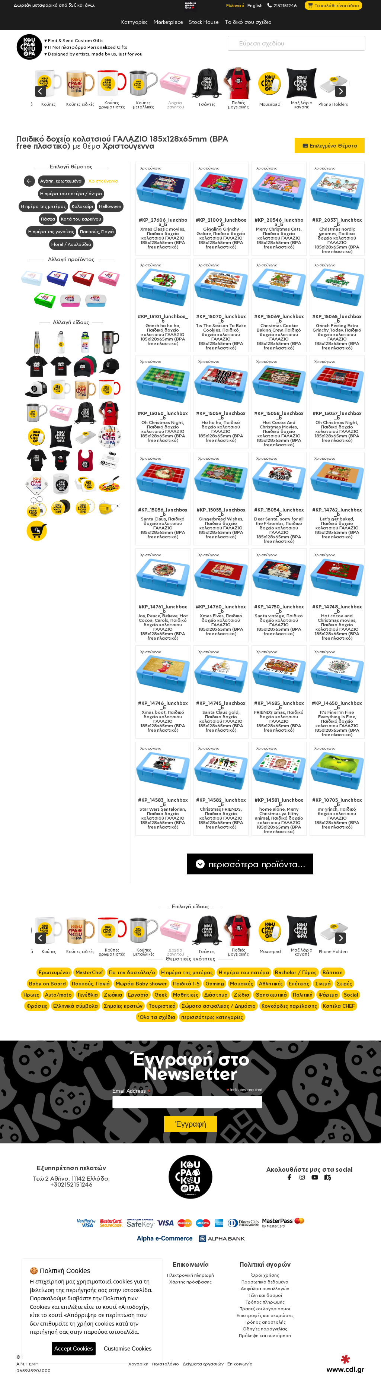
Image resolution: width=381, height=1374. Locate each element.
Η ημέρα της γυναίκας (51, 231)
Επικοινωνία (191, 1264)
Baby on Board (47, 984)
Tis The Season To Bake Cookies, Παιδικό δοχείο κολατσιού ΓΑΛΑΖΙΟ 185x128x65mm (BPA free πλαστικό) (221, 332)
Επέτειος (299, 984)
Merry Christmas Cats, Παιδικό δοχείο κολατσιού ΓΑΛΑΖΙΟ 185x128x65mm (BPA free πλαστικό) (278, 233)
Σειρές (344, 984)
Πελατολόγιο (165, 1364)
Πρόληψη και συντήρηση (265, 1335)
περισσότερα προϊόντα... (255, 864)
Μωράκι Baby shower (141, 984)
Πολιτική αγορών (265, 1264)
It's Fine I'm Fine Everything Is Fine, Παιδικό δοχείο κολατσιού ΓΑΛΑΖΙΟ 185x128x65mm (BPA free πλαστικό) (337, 719)
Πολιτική (303, 995)
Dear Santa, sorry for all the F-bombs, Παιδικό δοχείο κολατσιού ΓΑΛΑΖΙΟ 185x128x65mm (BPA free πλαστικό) (279, 526)
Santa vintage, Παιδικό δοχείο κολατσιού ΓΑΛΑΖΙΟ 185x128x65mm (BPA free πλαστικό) (279, 620)
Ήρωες (31, 995)
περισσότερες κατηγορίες (212, 1017)
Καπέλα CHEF (339, 1006)
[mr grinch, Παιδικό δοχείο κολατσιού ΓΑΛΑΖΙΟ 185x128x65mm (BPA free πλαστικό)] (337, 771)
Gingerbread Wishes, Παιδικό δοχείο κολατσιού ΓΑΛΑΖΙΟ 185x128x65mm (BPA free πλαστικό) (221, 523)
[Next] (340, 91)
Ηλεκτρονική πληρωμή (190, 1275)
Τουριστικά (162, 1006)
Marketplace (168, 21)
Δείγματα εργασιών (203, 1364)
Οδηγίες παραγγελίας (265, 1329)
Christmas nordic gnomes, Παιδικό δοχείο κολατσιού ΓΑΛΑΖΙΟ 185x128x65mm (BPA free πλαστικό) (337, 236)
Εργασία (138, 995)
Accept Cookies (73, 1348)
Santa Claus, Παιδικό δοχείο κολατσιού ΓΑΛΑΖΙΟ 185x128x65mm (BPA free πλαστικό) (163, 523)
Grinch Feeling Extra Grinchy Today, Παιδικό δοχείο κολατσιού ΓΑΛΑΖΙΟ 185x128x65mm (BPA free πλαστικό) (337, 332)
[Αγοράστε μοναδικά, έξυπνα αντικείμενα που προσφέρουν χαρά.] (29, 47)
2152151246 (284, 5)
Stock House (204, 21)
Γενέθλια (88, 995)
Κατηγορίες (134, 21)
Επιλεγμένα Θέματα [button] (332, 145)
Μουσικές (241, 984)
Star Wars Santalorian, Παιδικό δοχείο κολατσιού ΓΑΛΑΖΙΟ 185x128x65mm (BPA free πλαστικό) (163, 813)
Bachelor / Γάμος (296, 972)
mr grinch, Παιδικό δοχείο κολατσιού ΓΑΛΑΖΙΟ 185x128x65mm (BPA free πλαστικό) (337, 813)
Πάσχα (48, 219)
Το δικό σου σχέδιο (248, 21)
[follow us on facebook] (289, 1177)
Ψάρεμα (328, 995)
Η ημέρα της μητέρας (43, 206)
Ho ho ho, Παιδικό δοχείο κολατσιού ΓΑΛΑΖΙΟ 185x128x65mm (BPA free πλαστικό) (221, 427)
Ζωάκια (113, 995)
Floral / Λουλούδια (71, 244)
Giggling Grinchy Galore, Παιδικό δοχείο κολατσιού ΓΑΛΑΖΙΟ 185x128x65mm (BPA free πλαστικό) (221, 233)
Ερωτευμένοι (54, 972)
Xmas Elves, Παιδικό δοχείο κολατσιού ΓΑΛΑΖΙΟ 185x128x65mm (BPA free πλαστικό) (221, 620)
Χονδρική (138, 1364)
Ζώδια (241, 995)
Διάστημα (216, 995)
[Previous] (40, 91)
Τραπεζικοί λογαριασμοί (265, 1308)
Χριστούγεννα (103, 181)
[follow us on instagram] (302, 1177)
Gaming (214, 984)
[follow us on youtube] (314, 1177)
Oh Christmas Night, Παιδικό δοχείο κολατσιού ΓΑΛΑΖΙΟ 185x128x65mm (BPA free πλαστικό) (163, 427)
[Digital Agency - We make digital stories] (345, 1364)
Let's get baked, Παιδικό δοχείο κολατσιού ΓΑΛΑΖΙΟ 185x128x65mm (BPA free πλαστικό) (337, 523)
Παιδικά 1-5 (186, 984)
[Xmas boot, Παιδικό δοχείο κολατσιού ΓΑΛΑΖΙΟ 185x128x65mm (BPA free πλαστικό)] (163, 674)
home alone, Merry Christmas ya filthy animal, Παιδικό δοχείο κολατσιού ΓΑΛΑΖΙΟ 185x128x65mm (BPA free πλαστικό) (278, 816)
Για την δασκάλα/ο (132, 972)
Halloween (110, 206)
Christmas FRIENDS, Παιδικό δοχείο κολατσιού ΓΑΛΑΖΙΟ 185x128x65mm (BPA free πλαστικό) (221, 813)
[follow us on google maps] (327, 1177)
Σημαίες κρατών (123, 1006)
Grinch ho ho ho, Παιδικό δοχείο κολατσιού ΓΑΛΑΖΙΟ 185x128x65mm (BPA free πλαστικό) (163, 330)
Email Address (131, 1091)
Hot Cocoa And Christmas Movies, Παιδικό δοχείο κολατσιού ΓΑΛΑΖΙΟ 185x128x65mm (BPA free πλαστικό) (279, 429)
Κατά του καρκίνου (81, 219)
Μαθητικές (185, 995)
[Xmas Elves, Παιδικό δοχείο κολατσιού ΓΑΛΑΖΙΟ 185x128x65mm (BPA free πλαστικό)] (221, 577)
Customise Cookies (128, 1348)
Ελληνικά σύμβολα (75, 1006)
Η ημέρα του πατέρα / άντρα (71, 193)
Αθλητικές (271, 984)
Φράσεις (36, 1006)
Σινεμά (323, 984)
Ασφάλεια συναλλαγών (265, 1288)
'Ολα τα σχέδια (156, 1017)
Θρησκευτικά (271, 995)
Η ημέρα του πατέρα (244, 972)
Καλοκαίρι (82, 206)
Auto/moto (58, 995)
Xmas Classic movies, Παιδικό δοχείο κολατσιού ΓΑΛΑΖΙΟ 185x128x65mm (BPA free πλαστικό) (163, 233)
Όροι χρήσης (265, 1275)
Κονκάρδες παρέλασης (289, 1006)
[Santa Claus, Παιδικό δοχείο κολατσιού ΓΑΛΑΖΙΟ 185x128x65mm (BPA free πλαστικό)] (163, 480)
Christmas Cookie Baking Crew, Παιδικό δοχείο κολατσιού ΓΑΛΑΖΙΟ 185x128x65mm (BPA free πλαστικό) (279, 332)
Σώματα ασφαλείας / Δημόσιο (219, 1006)
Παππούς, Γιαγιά (97, 231)
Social (351, 995)
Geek (160, 995)
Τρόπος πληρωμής (265, 1302)
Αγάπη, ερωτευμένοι (61, 181)
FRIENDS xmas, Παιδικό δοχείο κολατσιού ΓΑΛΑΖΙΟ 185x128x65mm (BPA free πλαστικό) (279, 716)
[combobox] (296, 43)
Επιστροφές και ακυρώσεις (265, 1315)
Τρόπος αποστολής (265, 1322)
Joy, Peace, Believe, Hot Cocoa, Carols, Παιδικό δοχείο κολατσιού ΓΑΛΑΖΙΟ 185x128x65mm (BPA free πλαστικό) (163, 622)
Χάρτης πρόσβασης (190, 1282)
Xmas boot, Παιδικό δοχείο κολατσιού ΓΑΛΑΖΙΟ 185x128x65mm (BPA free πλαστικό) (163, 716)
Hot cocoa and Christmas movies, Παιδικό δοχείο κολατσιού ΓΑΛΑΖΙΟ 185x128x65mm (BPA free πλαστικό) (337, 622)
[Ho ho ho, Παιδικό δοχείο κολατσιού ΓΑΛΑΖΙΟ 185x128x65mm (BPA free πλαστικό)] (221, 384)
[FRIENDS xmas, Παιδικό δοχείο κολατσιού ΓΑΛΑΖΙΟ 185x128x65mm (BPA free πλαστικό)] (279, 674)
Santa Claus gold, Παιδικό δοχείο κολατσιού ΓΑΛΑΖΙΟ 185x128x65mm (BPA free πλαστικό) (221, 716)
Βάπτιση (333, 972)
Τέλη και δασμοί (265, 1295)
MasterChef (89, 972)
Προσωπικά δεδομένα (264, 1282)
